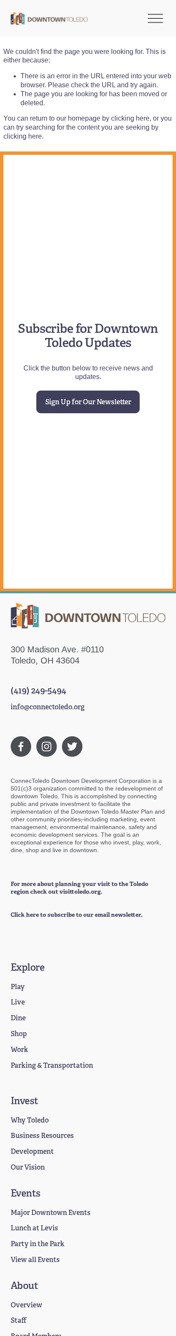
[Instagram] (46, 746)
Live (18, 1002)
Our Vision (28, 1167)
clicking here (130, 118)
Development (32, 1151)
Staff (18, 1320)
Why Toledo (30, 1120)
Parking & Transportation (52, 1065)
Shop (19, 1034)
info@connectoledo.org (48, 707)
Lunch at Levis (34, 1228)
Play (18, 987)
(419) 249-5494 (38, 690)
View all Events (35, 1260)
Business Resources (42, 1136)
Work (19, 1050)
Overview (26, 1305)
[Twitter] (72, 746)
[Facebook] (21, 746)
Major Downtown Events (51, 1213)
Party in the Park (38, 1244)
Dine (18, 1018)
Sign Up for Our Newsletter (88, 401)
